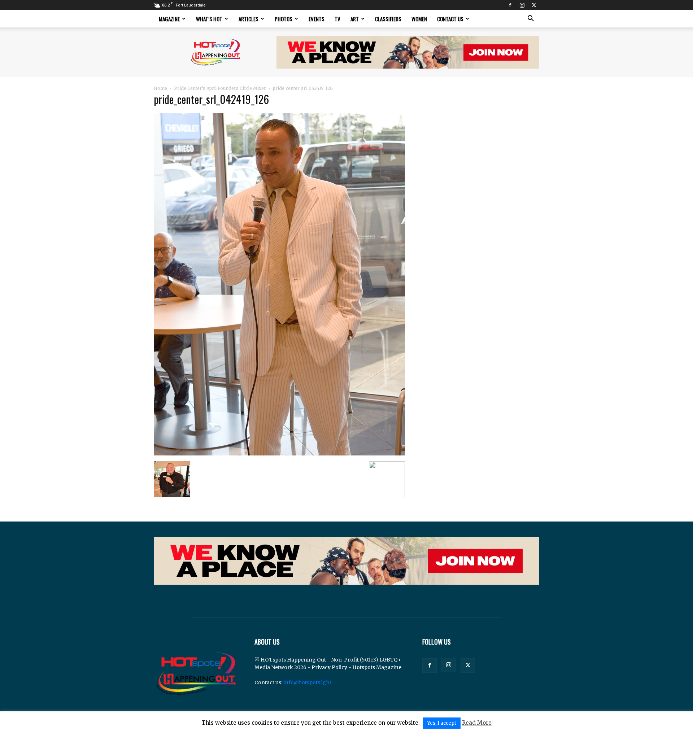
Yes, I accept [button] (441, 723)
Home (160, 88)
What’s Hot (209, 19)
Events (316, 19)
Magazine (169, 19)
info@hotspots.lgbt (307, 682)
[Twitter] (533, 5)
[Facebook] (510, 5)
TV (337, 19)
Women (419, 19)
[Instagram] (522, 5)
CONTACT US (450, 19)
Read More (477, 722)
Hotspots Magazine (376, 667)
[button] (530, 19)
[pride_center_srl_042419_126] (279, 453)
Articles (248, 19)
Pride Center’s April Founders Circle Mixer (220, 88)
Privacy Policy (329, 667)
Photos (283, 19)
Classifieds (388, 19)
